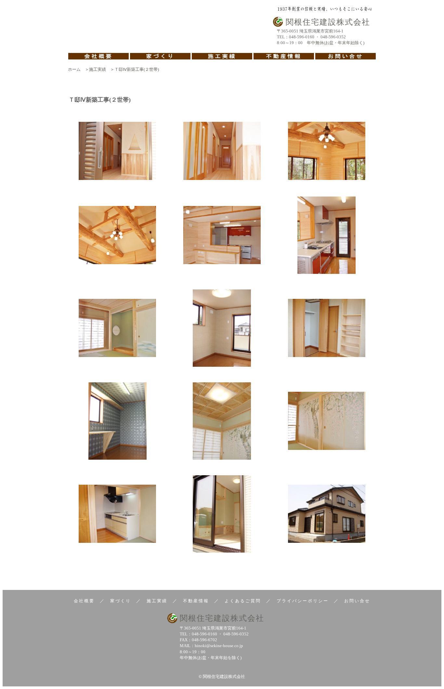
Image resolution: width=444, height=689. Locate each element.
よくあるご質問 (243, 600)
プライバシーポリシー (303, 600)
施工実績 (97, 69)
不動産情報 (196, 600)
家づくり (120, 600)
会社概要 (84, 600)
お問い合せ (357, 600)
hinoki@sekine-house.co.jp (219, 645)
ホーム (74, 69)
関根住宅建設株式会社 (222, 618)
